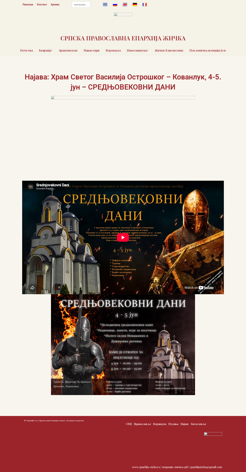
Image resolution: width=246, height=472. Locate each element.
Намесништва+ (138, 50)
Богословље (198, 424)
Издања (173, 424)
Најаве (184, 424)
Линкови (27, 4)
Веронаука (113, 50)
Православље (142, 424)
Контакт (42, 4)
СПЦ (129, 424)
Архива (55, 4)
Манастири (92, 50)
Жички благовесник (169, 50)
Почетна (26, 50)
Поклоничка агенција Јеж (207, 50)
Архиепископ (68, 50)
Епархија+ (46, 50)
